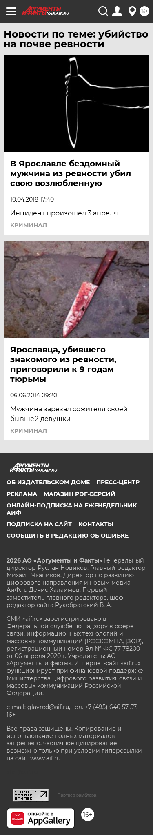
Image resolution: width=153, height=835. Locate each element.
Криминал (28, 225)
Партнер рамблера (77, 795)
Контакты (95, 524)
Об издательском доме (48, 482)
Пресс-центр (118, 482)
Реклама (22, 494)
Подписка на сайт (39, 524)
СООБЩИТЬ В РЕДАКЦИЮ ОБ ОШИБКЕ (68, 535)
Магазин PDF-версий (79, 494)
